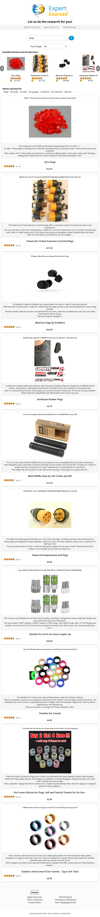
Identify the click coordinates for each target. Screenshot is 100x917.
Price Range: (36, 46)
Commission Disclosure (65, 899)
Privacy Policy (34, 902)
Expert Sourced (32, 27)
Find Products (51, 27)
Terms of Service (34, 899)
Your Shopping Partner (65, 902)
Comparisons (69, 27)
